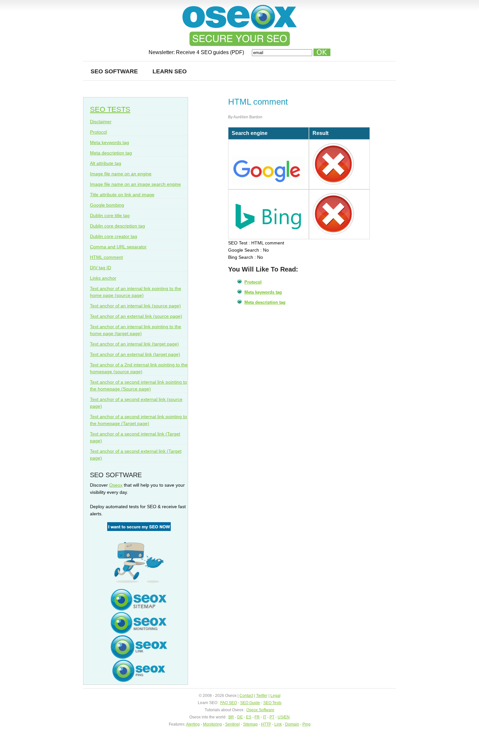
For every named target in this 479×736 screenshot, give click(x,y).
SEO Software (114, 71)
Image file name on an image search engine (135, 184)
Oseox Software (260, 710)
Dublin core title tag (110, 215)
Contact (246, 695)
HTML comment (106, 257)
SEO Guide (250, 702)
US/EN (284, 717)
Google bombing (107, 205)
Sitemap (250, 724)
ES (248, 717)
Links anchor (103, 278)
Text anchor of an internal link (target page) (134, 343)
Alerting (193, 724)
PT (271, 717)
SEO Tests (272, 702)
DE (240, 717)
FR (257, 717)
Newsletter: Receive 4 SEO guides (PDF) (197, 52)
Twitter (262, 695)
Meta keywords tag (263, 292)
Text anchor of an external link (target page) (135, 354)
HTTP (266, 724)
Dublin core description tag (117, 225)
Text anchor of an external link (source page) (136, 316)
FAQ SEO (228, 702)
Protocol (253, 282)
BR (231, 717)
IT (264, 717)
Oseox (116, 485)
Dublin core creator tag (113, 236)
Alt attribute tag (105, 163)
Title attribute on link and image (122, 194)
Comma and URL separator (118, 246)
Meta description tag (264, 302)
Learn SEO (169, 71)
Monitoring (212, 724)
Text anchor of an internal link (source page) (135, 305)
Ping (306, 724)
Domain (292, 724)
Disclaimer (100, 121)
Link (278, 724)
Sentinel (232, 724)
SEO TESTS (110, 109)
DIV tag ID (100, 267)
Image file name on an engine (121, 173)
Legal (275, 695)
